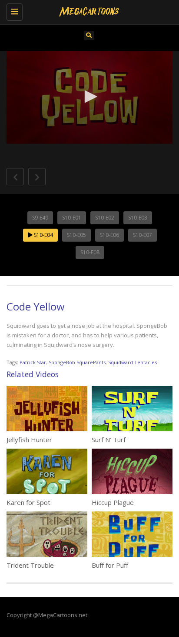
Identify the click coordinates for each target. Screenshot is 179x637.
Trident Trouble (30, 565)
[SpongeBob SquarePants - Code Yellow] (87, 11)
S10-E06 (109, 235)
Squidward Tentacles (132, 362)
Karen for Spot (28, 502)
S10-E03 (137, 217)
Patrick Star (33, 362)
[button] (89, 96)
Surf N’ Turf (109, 439)
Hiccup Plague (113, 502)
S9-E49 (40, 217)
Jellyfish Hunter (29, 439)
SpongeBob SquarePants (77, 362)
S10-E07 (142, 235)
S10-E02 (104, 217)
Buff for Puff (110, 565)
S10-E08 (89, 252)
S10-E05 (76, 235)
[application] (89, 97)
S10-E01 (71, 217)
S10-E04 (43, 235)
